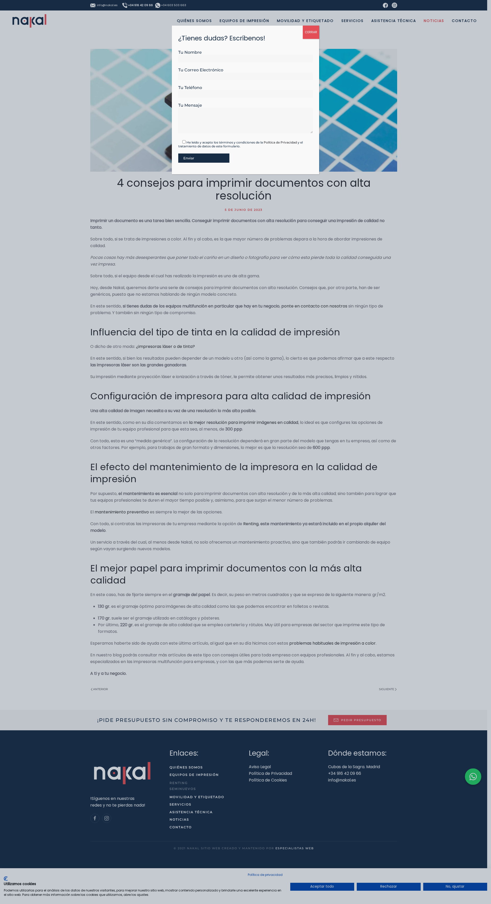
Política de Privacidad (280, 142)
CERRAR (311, 32)
